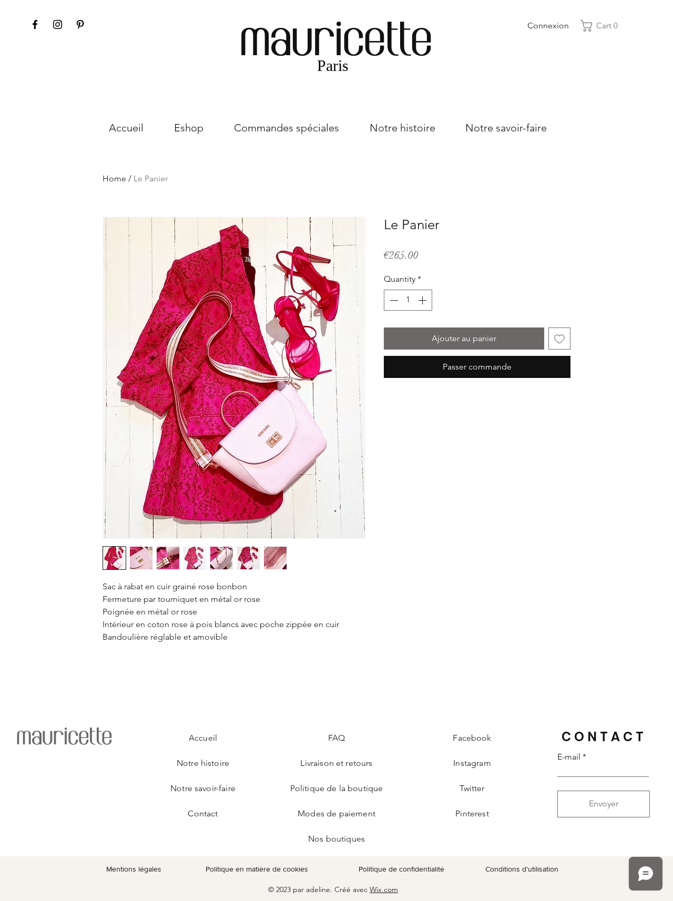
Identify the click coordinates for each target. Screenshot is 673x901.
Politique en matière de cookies (258, 869)
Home (114, 178)
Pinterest (471, 813)
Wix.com (384, 889)
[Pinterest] (80, 24)
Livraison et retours (336, 763)
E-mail (568, 757)
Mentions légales (133, 869)
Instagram (472, 763)
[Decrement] (392, 300)
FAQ (336, 738)
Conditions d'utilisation (521, 869)
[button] (602, 26)
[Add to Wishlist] (559, 338)
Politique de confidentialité (401, 869)
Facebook (472, 738)
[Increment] (423, 300)
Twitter (472, 788)
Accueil (203, 738)
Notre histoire (203, 763)
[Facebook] (35, 24)
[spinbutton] (408, 300)
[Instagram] (58, 24)
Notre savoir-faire (203, 788)
